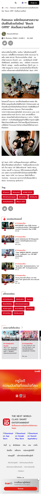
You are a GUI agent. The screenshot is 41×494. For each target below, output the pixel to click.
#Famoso (6, 192)
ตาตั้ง (36, 445)
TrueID (6, 3)
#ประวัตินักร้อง (7, 304)
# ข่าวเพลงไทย (20, 223)
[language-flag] (23, 3)
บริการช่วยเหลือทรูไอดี (25, 455)
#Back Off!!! (21, 201)
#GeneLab (16, 192)
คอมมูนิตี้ (11, 455)
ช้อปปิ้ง (9, 450)
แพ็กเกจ (18, 450)
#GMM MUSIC (27, 192)
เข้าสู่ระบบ (34, 3)
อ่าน (6, 8)
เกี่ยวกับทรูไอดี (12, 462)
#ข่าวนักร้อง (22, 197)
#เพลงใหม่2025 (8, 201)
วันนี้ (5, 445)
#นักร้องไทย (33, 197)
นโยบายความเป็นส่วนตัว (14, 467)
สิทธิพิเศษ (16, 445)
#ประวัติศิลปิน (19, 308)
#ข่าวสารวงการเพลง (9, 197)
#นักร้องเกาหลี (18, 313)
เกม (29, 445)
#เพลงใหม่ (30, 308)
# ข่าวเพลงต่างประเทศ (8, 344)
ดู (9, 445)
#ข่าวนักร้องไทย (8, 299)
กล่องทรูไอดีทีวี (28, 450)
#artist (29, 299)
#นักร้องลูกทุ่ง (7, 308)
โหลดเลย (20, 488)
